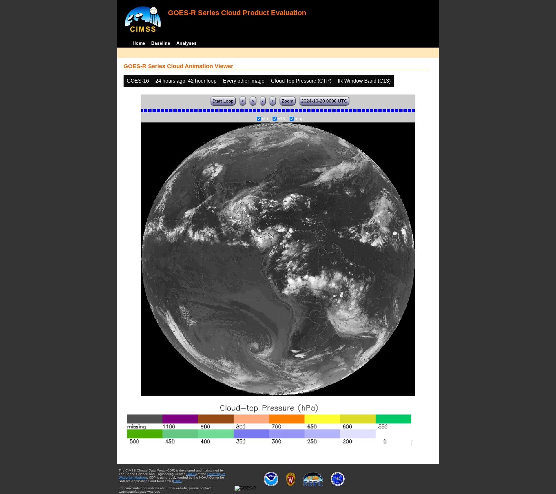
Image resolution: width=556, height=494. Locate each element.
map (299, 118)
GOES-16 (138, 81)
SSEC (191, 474)
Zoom (287, 100)
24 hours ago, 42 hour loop (186, 81)
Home (139, 43)
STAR (177, 481)
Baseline (160, 43)
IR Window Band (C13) (364, 81)
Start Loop (223, 100)
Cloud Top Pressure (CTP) (301, 81)
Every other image (243, 81)
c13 (281, 118)
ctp (265, 118)
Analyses (186, 43)
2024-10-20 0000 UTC (324, 100)
